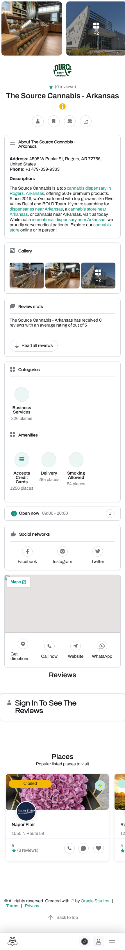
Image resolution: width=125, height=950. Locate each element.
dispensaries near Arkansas (36, 209)
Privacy (32, 906)
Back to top (67, 917)
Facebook (27, 561)
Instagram (62, 561)
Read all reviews (37, 345)
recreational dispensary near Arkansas (68, 220)
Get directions (19, 656)
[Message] (70, 121)
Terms (12, 906)
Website (76, 656)
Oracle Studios (95, 901)
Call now (49, 656)
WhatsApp (102, 656)
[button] (112, 941)
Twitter (97, 561)
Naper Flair (23, 824)
